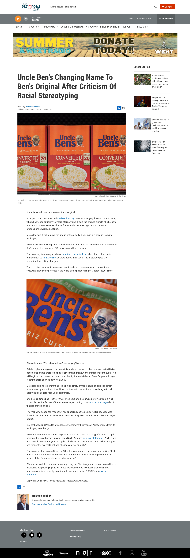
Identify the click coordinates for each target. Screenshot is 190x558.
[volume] (26, 19)
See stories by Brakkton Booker (49, 504)
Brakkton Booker (33, 106)
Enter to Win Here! (110, 27)
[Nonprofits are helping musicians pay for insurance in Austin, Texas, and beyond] (142, 101)
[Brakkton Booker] (23, 502)
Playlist (19, 27)
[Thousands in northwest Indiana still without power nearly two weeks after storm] (142, 79)
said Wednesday (65, 218)
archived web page (98, 402)
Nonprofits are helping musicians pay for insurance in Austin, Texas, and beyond (160, 103)
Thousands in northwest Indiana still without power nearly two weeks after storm (160, 81)
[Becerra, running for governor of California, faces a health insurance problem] (142, 123)
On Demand (92, 27)
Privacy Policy (75, 536)
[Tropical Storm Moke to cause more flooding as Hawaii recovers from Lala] (142, 146)
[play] (18, 18)
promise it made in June (74, 254)
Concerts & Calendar (72, 27)
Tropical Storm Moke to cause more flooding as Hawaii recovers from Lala (159, 147)
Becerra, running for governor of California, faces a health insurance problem (160, 125)
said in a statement (93, 438)
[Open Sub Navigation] (26, 27)
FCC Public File (110, 531)
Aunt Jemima (50, 257)
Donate (169, 6)
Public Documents (77, 531)
